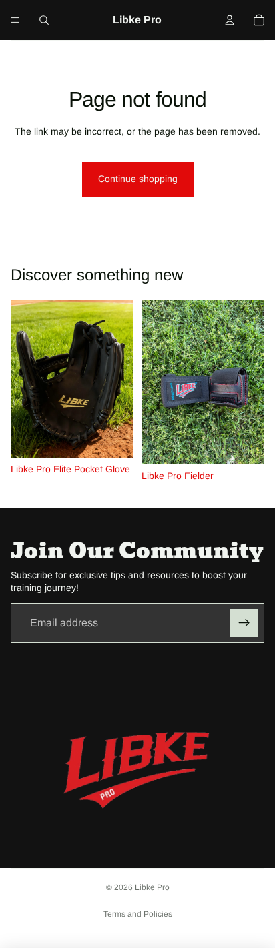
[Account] (229, 20)
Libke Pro (152, 887)
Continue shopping (138, 178)
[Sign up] (244, 623)
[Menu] (15, 20)
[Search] (44, 20)
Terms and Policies (137, 914)
